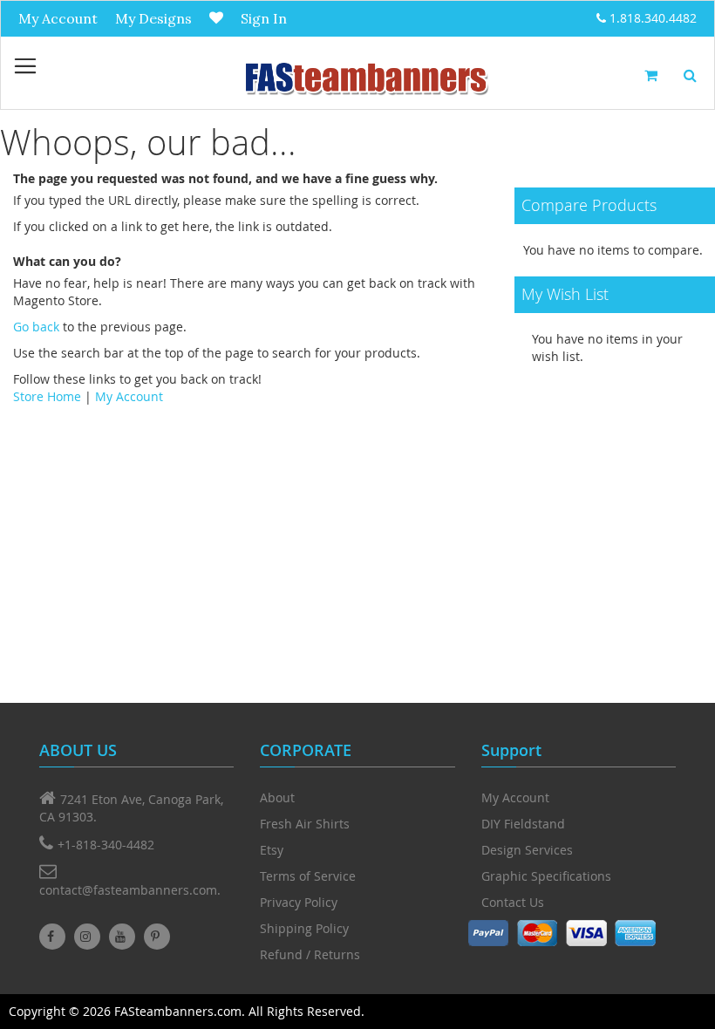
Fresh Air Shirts (305, 823)
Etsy (271, 850)
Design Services (527, 850)
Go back (36, 326)
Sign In (264, 18)
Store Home (47, 396)
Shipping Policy (304, 928)
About (277, 797)
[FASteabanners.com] (365, 77)
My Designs (153, 18)
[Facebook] (52, 936)
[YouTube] (122, 936)
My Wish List (216, 17)
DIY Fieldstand (523, 823)
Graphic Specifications (546, 876)
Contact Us (512, 902)
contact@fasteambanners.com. (130, 890)
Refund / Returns (310, 954)
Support (511, 749)
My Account (58, 18)
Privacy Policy (298, 902)
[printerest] (157, 936)
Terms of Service (308, 876)
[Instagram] (87, 936)
